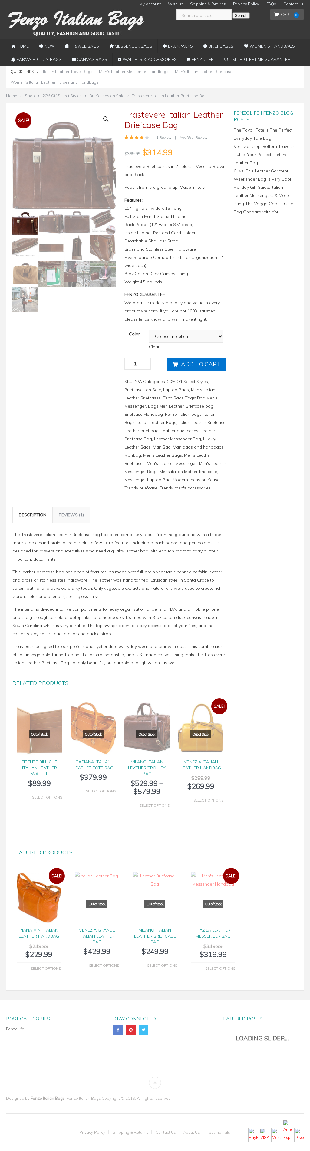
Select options (47, 797)
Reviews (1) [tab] (71, 515)
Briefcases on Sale (142, 389)
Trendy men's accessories (185, 488)
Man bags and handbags (198, 447)
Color (134, 334)
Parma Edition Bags (38, 59)
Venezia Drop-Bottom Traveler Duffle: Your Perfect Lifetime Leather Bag (264, 154)
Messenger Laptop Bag (147, 479)
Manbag (132, 455)
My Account (150, 4)
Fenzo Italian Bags (48, 1098)
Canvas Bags (91, 59)
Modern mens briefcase (196, 479)
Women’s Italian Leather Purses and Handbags (54, 82)
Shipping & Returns (208, 4)
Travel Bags (84, 46)
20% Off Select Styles (187, 381)
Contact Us (293, 4)
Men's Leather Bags (162, 455)
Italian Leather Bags (156, 422)
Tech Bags (173, 398)
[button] (106, 119)
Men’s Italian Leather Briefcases (205, 71)
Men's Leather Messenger (172, 463)
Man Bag (162, 447)
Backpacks (180, 46)
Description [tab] (32, 515)
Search (241, 15)
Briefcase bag (199, 406)
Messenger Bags (133, 46)
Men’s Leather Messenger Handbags (133, 71)
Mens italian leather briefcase (188, 471)
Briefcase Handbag (143, 414)
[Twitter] (143, 1030)
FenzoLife (201, 59)
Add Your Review (193, 137)
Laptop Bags (176, 389)
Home (22, 46)
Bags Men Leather (166, 406)
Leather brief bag (141, 430)
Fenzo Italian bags (183, 414)
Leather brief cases (179, 430)
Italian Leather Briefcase (202, 422)
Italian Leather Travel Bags (67, 71)
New (48, 46)
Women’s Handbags (271, 46)
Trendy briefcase (140, 488)
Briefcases (220, 46)
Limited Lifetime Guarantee (259, 59)
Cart (289, 14)
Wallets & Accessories (149, 59)
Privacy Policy (246, 4)
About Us (191, 1132)
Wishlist (175, 4)
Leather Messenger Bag (177, 439)
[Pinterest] (131, 1030)
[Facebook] (118, 1030)
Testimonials (218, 1132)
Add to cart (201, 364)
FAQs (271, 4)
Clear (154, 346)
